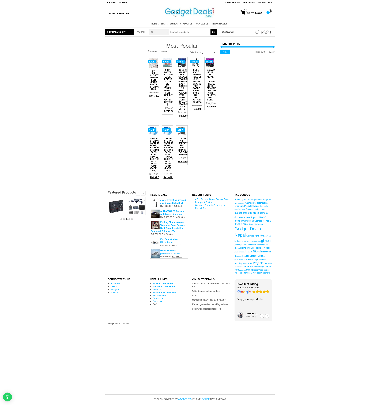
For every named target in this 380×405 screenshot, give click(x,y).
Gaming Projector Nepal (252, 241)
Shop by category (116, 31)
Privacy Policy (219, 23)
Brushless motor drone (255, 209)
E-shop (206, 399)
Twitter (114, 286)
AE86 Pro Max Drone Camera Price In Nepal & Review (212, 201)
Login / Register (118, 13)
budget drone (242, 212)
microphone (254, 255)
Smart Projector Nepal (254, 266)
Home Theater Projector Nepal (255, 247)
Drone (262, 216)
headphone (264, 245)
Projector (258, 263)
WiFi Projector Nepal (243, 272)
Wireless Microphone (261, 272)
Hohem (237, 248)
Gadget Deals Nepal (248, 231)
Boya (243, 209)
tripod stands (263, 269)
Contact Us (202, 23)
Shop (163, 23)
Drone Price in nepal (256, 224)
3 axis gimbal (242, 199)
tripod (249, 269)
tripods (255, 269)
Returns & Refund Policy (164, 292)
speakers (242, 270)
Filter (225, 51)
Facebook (115, 283)
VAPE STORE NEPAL (163, 283)
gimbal (266, 240)
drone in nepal (241, 223)
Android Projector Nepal (256, 202)
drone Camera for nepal (259, 220)
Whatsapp (115, 292)
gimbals (237, 245)
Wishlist (174, 23)
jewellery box (239, 252)
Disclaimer (158, 301)
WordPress (184, 399)
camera (254, 212)
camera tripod (249, 217)
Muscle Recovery (248, 259)
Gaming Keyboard (255, 235)
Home (154, 23)
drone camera (241, 220)
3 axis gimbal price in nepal (259, 200)
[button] (143, 193)
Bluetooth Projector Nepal (247, 205)
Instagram (115, 289)
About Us (187, 23)
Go (213, 31)
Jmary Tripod (252, 251)
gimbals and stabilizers (250, 244)
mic (244, 256)
